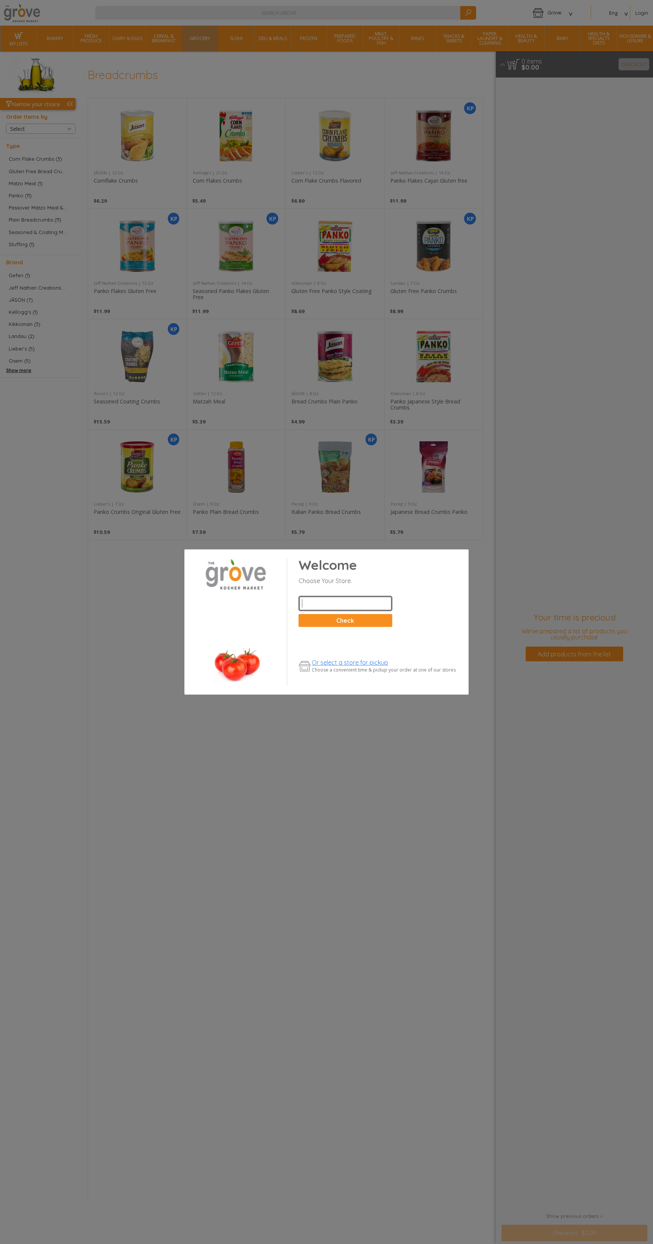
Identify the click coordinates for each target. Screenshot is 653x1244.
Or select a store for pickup (350, 662)
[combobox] (345, 603)
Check (345, 620)
